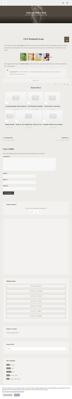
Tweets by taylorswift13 (12, 333)
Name (5, 173)
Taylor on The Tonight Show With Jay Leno (28, 124)
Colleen (8, 48)
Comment (6, 156)
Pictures (37, 80)
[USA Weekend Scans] (55, 84)
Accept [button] (17, 395)
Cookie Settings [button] (8, 395)
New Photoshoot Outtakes (35, 106)
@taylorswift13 (14, 72)
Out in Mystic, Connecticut (52, 106)
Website (5, 186)
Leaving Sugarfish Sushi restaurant (15, 106)
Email (5, 179)
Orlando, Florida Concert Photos (53, 124)
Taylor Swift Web (36, 13)
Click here (12, 365)
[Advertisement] (36, 30)
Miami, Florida (9, 124)
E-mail (13, 372)
